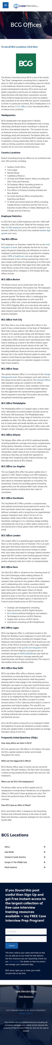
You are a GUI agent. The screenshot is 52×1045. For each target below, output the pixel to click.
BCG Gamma (12, 613)
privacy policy (14, 961)
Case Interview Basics (26, 991)
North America (11, 867)
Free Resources (26, 996)
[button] (26, 847)
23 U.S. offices (20, 106)
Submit (12, 945)
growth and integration (31, 647)
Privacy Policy (26, 1013)
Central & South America (15, 857)
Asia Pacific (9, 852)
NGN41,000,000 (26, 653)
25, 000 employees (13, 227)
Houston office (42, 380)
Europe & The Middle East (16, 862)
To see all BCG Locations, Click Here (19, 47)
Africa (7, 847)
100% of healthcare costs (18, 256)
